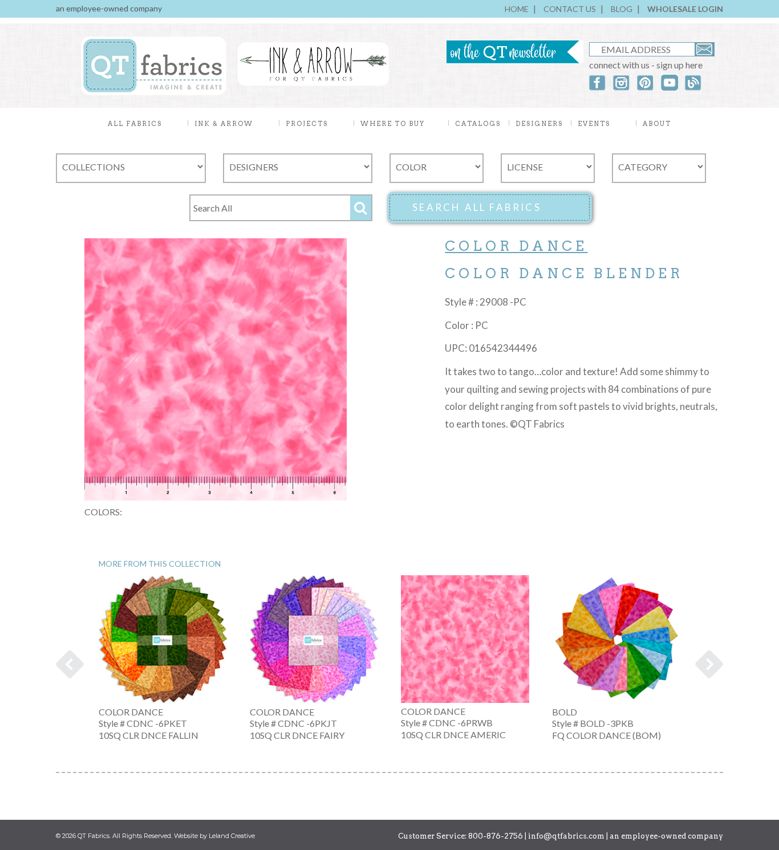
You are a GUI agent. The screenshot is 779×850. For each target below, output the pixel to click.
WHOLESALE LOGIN (685, 9)
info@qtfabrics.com (566, 836)
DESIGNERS (539, 124)
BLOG (621, 9)
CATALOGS (478, 124)
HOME (517, 9)
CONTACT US (569, 9)
